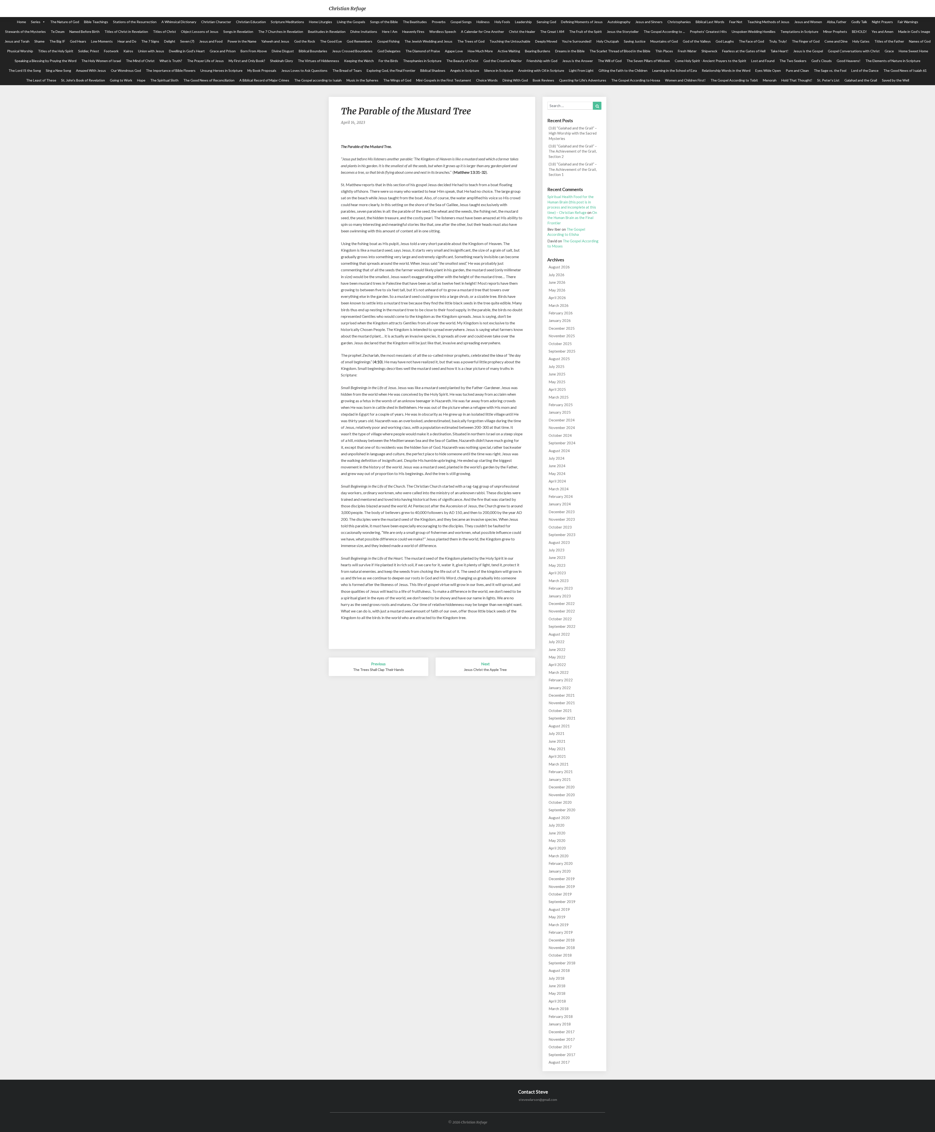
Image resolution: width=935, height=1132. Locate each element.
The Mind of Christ (140, 61)
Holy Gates (861, 41)
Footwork (111, 51)
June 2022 (557, 649)
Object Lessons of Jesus (199, 31)
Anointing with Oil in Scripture (541, 70)
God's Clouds (821, 61)
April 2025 (557, 389)
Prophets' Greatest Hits (708, 31)
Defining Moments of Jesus (582, 22)
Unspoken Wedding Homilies (754, 31)
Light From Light (581, 70)
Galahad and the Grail (860, 80)
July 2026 (556, 275)
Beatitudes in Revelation (327, 31)
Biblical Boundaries (313, 51)
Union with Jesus (151, 51)
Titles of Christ (164, 31)
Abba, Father (836, 22)
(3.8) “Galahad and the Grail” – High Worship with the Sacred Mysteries (573, 133)
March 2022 (559, 672)
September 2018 (562, 963)
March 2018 (559, 1008)
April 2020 (557, 848)
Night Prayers (882, 22)
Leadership (523, 22)
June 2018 (557, 986)
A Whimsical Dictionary (178, 22)
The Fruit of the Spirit (585, 31)
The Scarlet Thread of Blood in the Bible (619, 51)
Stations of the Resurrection (135, 22)
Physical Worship (20, 51)
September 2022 (562, 626)
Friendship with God (542, 61)
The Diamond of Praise (422, 51)
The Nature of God (64, 22)
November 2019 (562, 886)
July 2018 (556, 978)
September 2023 (562, 534)
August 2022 (559, 634)
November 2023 (562, 519)
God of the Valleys (697, 41)
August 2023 (559, 542)
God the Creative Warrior (502, 61)
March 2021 (559, 764)
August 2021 (559, 726)
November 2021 (562, 703)
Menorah (769, 80)
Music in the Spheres (362, 80)
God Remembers (359, 41)
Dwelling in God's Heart (187, 51)
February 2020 (561, 863)
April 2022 (557, 664)
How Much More (480, 51)
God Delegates (389, 51)
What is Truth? (170, 61)
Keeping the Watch (359, 61)
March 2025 (559, 397)
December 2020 (562, 787)
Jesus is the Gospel (808, 51)
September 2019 (562, 901)
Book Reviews (543, 80)
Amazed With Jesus (91, 70)
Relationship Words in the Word (726, 70)
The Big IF (57, 41)
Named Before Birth (84, 31)
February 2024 (561, 496)
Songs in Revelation (238, 31)
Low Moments (102, 41)
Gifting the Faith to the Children (622, 70)
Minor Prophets (835, 31)
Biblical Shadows (432, 70)
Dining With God (515, 80)
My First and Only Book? (247, 61)
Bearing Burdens (537, 51)
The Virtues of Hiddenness (318, 61)
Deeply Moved (546, 41)
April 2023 (557, 573)
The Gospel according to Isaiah (318, 80)
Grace (889, 51)
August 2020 (559, 817)
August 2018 (559, 970)
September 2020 (562, 810)
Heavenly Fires (413, 31)
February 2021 (561, 771)
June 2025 (557, 374)
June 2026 (557, 282)
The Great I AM (552, 31)
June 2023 (557, 557)
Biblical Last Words (710, 22)
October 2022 (560, 619)
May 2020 (557, 840)
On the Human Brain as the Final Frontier (572, 217)
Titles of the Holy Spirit (55, 51)
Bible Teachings (96, 22)
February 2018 (561, 1016)
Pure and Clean (797, 70)
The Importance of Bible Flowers (171, 70)
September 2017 (562, 1054)
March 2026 (559, 305)
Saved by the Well (895, 80)
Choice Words (487, 80)
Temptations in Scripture (799, 31)
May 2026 (557, 290)
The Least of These (41, 80)
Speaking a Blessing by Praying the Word (45, 61)
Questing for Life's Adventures (582, 80)
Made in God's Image (914, 31)
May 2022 (557, 657)
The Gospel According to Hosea (635, 80)
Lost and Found (763, 61)
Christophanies (679, 22)
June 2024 (557, 466)
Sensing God (546, 22)
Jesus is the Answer (577, 61)
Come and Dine (836, 41)
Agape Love (454, 51)
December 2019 (562, 878)
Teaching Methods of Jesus (768, 22)
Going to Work (121, 80)
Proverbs (439, 22)
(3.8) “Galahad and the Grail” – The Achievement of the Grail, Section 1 (573, 169)
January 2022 (560, 687)
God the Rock (304, 41)
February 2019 (561, 932)
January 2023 (560, 596)
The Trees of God (471, 41)
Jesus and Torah (17, 41)
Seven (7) (187, 41)
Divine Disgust (283, 51)
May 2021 (557, 749)
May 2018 (557, 993)
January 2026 (560, 320)
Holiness (483, 22)
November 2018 (562, 947)
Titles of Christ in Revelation (126, 31)
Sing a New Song (58, 70)
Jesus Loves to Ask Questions (304, 70)
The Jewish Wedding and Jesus (428, 41)
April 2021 (557, 756)
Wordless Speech (442, 31)
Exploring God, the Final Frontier (391, 70)
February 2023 (561, 588)
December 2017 (562, 1032)
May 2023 (557, 565)
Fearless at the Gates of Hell (744, 51)
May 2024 (557, 473)
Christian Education (251, 22)
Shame (39, 41)
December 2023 (562, 512)
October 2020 (560, 802)
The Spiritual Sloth (164, 80)
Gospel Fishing (388, 41)
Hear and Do (127, 41)
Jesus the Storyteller (623, 31)
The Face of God (751, 41)
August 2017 (559, 1062)
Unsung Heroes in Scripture (221, 70)
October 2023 (560, 527)
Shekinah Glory (281, 61)
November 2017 (562, 1039)
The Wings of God (397, 80)
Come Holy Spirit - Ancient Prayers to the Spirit (710, 61)
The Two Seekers (792, 61)
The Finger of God (806, 41)
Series (35, 22)
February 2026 (561, 313)
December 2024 (562, 420)
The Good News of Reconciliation (208, 80)
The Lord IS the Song (25, 70)
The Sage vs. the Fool (830, 70)
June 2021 (557, 741)
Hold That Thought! (796, 80)
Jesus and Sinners (649, 22)
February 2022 (561, 680)
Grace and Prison (223, 51)
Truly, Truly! (778, 41)
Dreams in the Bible (570, 51)
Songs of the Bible (384, 22)
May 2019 (557, 917)
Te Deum (58, 31)
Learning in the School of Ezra (674, 70)
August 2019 (559, 909)
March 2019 (559, 924)
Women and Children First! (685, 80)
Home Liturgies (320, 22)
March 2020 (559, 856)
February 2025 (561, 404)
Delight (169, 41)
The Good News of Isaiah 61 (905, 70)
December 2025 (562, 328)
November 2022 (562, 611)
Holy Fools (502, 22)
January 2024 (560, 504)
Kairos (128, 51)
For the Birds (388, 61)
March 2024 (559, 489)
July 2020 (556, 825)
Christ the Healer (522, 31)
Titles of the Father (889, 41)
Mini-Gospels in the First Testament (443, 80)
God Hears (78, 41)
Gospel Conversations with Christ (854, 51)
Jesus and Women (808, 22)
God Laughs (725, 41)
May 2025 (557, 382)
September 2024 (562, 443)
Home (21, 22)
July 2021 (556, 733)
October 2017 (560, 1047)
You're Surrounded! (577, 41)
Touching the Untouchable (509, 41)
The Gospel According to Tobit (734, 80)
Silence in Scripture (498, 70)
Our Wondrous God (126, 70)
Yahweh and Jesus (275, 41)
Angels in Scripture (464, 70)
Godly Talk (859, 22)
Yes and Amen (882, 31)
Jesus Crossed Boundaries (352, 51)
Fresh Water (687, 51)
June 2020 (557, 833)
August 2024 (559, 450)
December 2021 (562, 695)
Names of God (920, 41)
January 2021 (560, 779)
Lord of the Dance (865, 70)
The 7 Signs (150, 41)
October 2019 (560, 894)
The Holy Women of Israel (101, 61)
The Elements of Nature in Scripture (892, 61)
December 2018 (562, 940)
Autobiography (619, 22)
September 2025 (562, 351)
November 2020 (562, 795)
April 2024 (557, 481)
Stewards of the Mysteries (25, 31)
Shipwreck (709, 51)
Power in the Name (241, 41)
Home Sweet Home (913, 51)
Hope (141, 80)
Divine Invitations (363, 31)
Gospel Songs (461, 22)
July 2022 (556, 641)
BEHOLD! (859, 31)
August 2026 (559, 267)
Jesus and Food (211, 41)
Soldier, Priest (88, 51)
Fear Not (735, 22)
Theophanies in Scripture (422, 61)
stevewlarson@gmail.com (538, 1099)
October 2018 (560, 955)
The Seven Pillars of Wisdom (648, 61)
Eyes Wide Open (768, 70)
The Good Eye (331, 41)
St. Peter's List (828, 80)
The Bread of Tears (347, 70)
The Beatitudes (415, 22)
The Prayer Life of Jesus (205, 61)
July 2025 (556, 366)
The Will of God (610, 61)
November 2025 (562, 336)
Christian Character (216, 22)
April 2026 (557, 297)
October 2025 (560, 343)
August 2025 (559, 358)
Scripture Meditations (287, 22)
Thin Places (664, 51)
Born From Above (254, 51)
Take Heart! (779, 51)
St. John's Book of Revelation (83, 80)
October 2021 (560, 710)
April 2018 (557, 1001)
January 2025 (560, 412)
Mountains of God (664, 41)
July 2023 (556, 550)
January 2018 (560, 1024)
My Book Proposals (261, 70)
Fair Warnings (908, 22)
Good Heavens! (848, 61)
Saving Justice (634, 41)
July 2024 (556, 458)
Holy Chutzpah (608, 41)
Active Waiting (509, 51)
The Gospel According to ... (664, 31)
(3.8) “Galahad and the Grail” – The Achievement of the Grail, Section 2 (573, 151)
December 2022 (562, 603)
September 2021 (562, 718)
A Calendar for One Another (482, 31)
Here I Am (389, 31)
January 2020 (560, 871)
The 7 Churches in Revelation (280, 31)
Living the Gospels (351, 22)
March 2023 (559, 580)
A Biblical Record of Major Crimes (264, 80)
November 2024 (562, 427)
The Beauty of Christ (462, 61)
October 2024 (560, 435)
